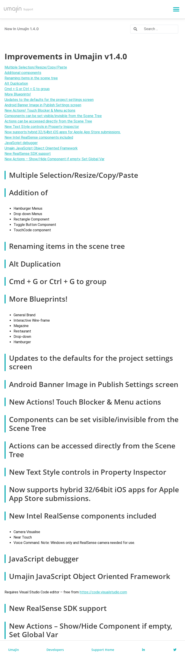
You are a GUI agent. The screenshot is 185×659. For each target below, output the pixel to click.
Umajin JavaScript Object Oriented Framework (41, 148)
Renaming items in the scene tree (31, 78)
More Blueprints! (18, 94)
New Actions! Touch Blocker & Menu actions (40, 110)
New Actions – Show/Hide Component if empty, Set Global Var (54, 159)
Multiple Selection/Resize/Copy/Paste (36, 67)
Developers (55, 650)
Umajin (13, 650)
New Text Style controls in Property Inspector (42, 127)
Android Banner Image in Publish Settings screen (43, 105)
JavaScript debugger (21, 143)
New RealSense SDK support (28, 153)
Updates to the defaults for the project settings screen (49, 100)
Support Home (102, 650)
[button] (176, 9)
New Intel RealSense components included (39, 137)
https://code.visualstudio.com (103, 592)
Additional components (23, 73)
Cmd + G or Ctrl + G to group (27, 89)
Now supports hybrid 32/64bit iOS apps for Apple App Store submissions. (63, 132)
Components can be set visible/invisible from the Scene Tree (53, 116)
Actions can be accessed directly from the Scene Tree (48, 121)
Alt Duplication (16, 83)
